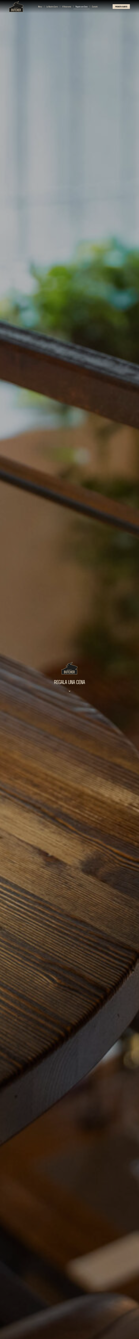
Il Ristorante (66, 6)
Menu (40, 6)
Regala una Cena (82, 6)
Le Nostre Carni (52, 6)
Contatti (95, 6)
